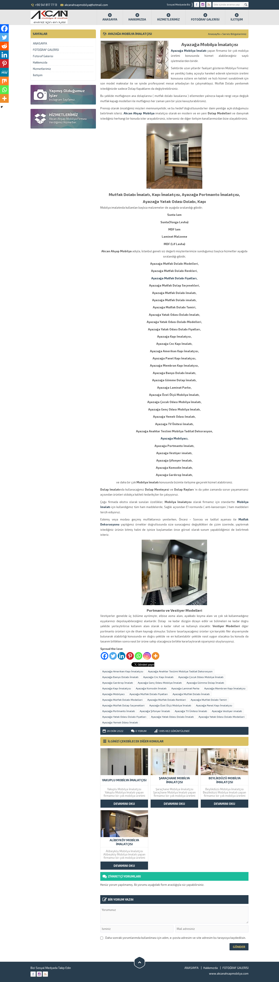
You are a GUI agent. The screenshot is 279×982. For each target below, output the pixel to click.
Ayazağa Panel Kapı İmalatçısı (214, 705)
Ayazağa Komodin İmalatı (151, 688)
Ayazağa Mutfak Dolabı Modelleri (122, 699)
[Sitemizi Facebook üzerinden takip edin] (196, 4)
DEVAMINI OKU (124, 803)
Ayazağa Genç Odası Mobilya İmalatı (160, 682)
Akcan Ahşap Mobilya (139, 113)
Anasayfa (109, 19)
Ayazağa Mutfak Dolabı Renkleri (166, 699)
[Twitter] (113, 656)
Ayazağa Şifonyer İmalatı (155, 710)
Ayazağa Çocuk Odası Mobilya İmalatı (200, 676)
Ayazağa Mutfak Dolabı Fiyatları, (174, 278)
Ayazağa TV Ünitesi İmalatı (191, 710)
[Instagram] (147, 656)
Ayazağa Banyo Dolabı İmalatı (120, 676)
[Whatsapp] (138, 656)
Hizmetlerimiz (168, 19)
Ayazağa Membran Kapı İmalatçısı (224, 688)
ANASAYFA (40, 43)
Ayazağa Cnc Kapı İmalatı (158, 676)
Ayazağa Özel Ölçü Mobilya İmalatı (170, 705)
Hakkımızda (137, 19)
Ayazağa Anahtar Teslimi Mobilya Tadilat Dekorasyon (180, 671)
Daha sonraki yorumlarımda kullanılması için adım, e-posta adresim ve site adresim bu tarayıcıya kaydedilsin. (175, 937)
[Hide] (1, 107)
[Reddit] (4, 46)
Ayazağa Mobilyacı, (174, 438)
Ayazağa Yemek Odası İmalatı (120, 722)
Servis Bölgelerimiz (234, 33)
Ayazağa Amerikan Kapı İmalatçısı (122, 671)
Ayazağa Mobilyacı (113, 693)
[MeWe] (4, 72)
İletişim (237, 19)
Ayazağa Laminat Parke (185, 688)
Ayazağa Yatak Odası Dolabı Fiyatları (124, 716)
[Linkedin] (121, 656)
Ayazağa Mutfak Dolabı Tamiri (209, 699)
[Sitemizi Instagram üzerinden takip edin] (202, 4)
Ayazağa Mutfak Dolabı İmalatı (191, 693)
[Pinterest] (130, 656)
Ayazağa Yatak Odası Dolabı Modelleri (222, 716)
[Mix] (4, 81)
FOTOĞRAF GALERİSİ (205, 19)
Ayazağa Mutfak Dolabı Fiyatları (148, 693)
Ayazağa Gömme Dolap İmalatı (205, 682)
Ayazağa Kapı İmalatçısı (116, 688)
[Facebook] (104, 656)
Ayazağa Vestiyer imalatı (227, 710)
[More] (155, 656)
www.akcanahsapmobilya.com (228, 973)
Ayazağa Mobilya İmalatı (188, 50)
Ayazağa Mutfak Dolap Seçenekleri (123, 705)
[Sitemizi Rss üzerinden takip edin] (208, 4)
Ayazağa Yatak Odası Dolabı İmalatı (172, 716)
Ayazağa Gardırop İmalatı (117, 682)
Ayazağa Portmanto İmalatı (118, 710)
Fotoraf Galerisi (43, 56)
